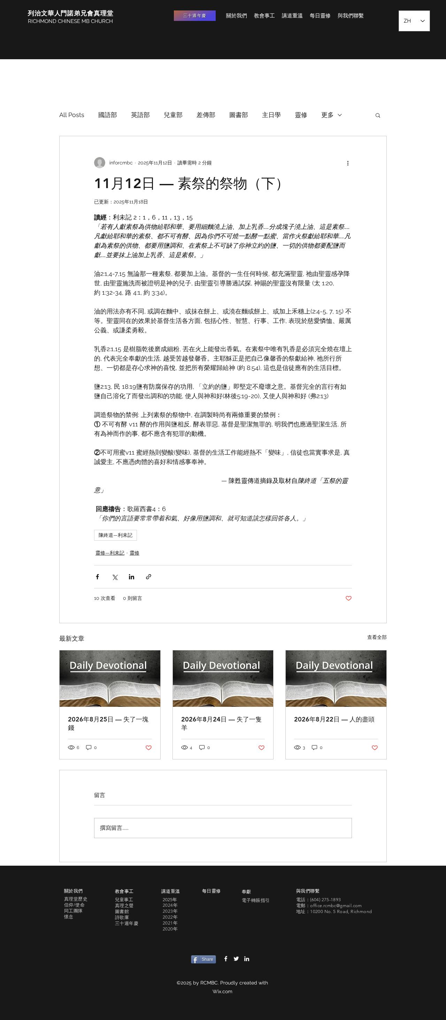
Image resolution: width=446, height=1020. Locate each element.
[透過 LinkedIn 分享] (131, 576)
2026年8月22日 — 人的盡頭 (334, 719)
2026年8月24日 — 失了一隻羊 (221, 723)
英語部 (140, 114)
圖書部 (238, 114)
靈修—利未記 (109, 553)
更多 (327, 114)
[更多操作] (348, 163)
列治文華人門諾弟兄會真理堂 (71, 13)
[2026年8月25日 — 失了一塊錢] (110, 678)
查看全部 (377, 637)
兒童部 (173, 114)
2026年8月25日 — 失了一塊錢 (108, 723)
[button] (378, 115)
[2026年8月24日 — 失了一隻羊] (223, 678)
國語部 (107, 114)
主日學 (271, 114)
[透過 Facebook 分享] (97, 576)
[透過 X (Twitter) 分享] (114, 576)
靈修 (301, 114)
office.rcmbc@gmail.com (336, 905)
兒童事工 (124, 899)
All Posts (71, 114)
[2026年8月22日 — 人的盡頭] (336, 678)
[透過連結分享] (148, 576)
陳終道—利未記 (115, 535)
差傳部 (206, 114)
